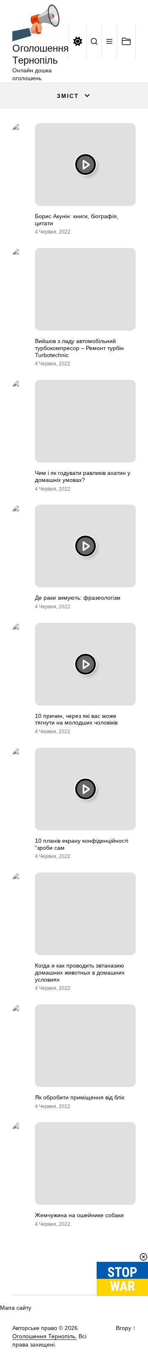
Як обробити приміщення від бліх (80, 1097)
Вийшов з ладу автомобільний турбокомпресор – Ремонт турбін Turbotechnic (79, 348)
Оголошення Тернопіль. (44, 1336)
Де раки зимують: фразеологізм (77, 597)
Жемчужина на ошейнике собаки (79, 1215)
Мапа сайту (15, 1307)
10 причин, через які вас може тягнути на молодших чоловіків (76, 719)
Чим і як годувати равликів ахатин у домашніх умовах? (82, 476)
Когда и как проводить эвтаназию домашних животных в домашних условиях (80, 972)
